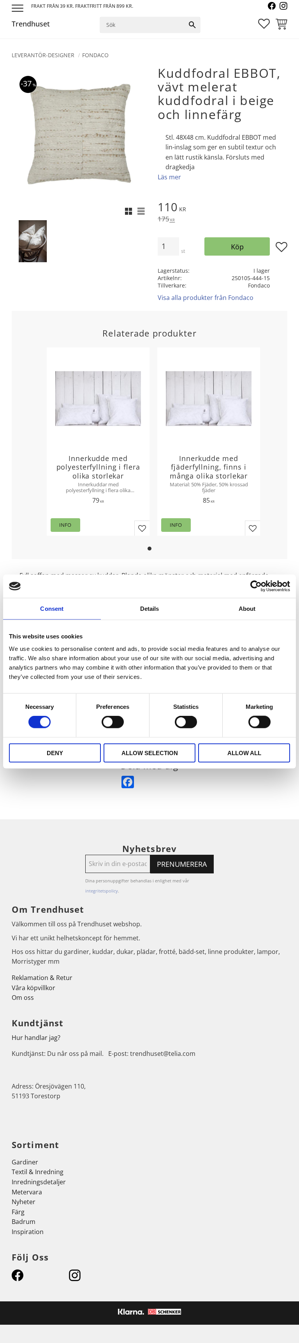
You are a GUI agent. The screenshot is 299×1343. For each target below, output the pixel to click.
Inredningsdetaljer (39, 1182)
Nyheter (23, 1201)
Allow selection (149, 752)
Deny (55, 752)
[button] (18, 9)
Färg (18, 1212)
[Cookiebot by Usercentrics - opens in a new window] (256, 586)
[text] (222, 208)
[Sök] (192, 25)
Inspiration (28, 1231)
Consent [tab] (51, 608)
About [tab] (247, 608)
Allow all (244, 752)
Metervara (27, 1192)
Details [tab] (149, 608)
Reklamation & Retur (42, 977)
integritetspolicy (101, 891)
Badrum (23, 1221)
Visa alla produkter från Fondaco (205, 297)
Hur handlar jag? (36, 1037)
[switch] (113, 722)
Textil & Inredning (37, 1172)
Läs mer (169, 177)
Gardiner (25, 1162)
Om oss (23, 997)
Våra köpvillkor (33, 988)
